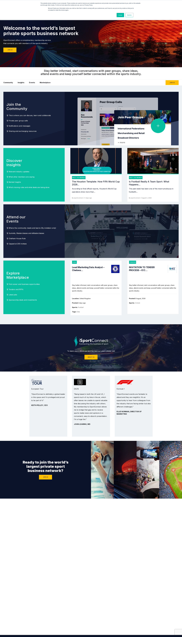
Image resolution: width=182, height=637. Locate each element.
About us (91, 357)
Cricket (137, 303)
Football (81, 307)
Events (32, 82)
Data (78, 312)
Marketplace (45, 82)
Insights (21, 82)
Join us (10, 50)
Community (8, 82)
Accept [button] (120, 15)
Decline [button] (129, 15)
